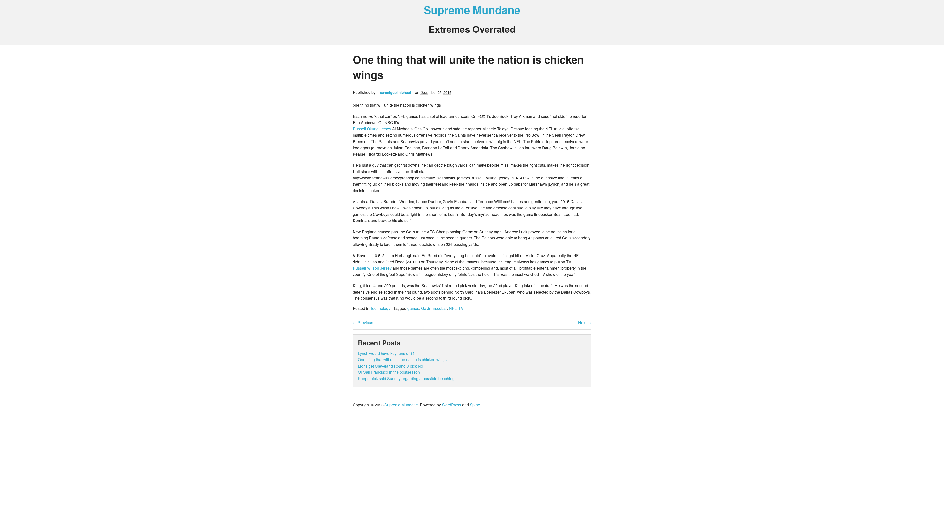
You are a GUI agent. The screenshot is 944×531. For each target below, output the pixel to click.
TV (461, 308)
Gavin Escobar (434, 308)
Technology (380, 308)
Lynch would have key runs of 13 (386, 353)
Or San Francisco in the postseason (389, 372)
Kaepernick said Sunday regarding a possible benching (406, 378)
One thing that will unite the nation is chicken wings (402, 359)
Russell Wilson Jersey (372, 268)
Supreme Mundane (472, 9)
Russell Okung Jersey (372, 129)
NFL (453, 308)
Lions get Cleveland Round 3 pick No (390, 366)
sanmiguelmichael (395, 92)
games (413, 308)
